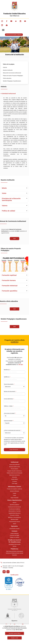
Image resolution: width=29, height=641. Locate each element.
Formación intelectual (9, 286)
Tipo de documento (9, 384)
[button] (3, 30)
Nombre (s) (7, 369)
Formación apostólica (9, 291)
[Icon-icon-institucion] (16, 21)
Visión (4, 193)
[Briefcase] (6, 25)
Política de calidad (8, 211)
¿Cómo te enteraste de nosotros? (12, 430)
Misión (4, 188)
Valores (4, 206)
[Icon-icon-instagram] (2, 21)
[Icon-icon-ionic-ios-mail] (25, 21)
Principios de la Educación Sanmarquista (11, 199)
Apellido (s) (7, 376)
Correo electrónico (8, 398)
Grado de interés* (8, 420)
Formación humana (9, 280)
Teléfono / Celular (8, 406)
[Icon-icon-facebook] (6, 21)
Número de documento (10, 391)
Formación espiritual (9, 275)
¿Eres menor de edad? (9, 413)
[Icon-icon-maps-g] (4, 571)
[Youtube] (11, 21)
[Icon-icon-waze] (8, 571)
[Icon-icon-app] (20, 21)
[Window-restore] (2, 25)
